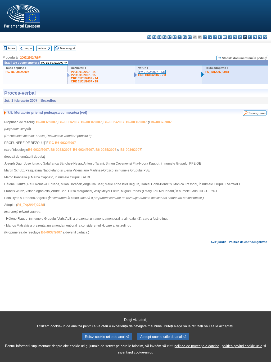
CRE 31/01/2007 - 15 (84, 81)
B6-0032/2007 (46, 122)
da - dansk (164, 37)
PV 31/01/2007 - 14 (83, 71)
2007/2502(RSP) (31, 57)
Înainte (42, 48)
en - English (185, 37)
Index (11, 48)
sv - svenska (265, 37)
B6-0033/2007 (68, 122)
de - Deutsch (169, 37)
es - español (154, 37)
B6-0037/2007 (161, 122)
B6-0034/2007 (91, 122)
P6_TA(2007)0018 (217, 71)
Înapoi (28, 48)
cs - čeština (159, 37)
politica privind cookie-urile (242, 346)
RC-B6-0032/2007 (17, 71)
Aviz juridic (218, 242)
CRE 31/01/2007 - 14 (84, 78)
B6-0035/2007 (113, 122)
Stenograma (257, 113)
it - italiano (205, 37)
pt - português (240, 37)
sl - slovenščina (255, 37)
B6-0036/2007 (136, 122)
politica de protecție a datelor (196, 346)
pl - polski (235, 37)
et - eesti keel (175, 37)
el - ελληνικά (180, 37)
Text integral (67, 48)
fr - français (190, 37)
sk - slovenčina (250, 37)
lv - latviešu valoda (210, 37)
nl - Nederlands (230, 37)
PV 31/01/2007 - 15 (83, 75)
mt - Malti (225, 37)
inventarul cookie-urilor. (135, 352)
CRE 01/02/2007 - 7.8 (152, 75)
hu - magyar (220, 37)
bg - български (149, 37)
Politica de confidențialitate (248, 242)
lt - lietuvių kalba (215, 37)
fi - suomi (260, 37)
